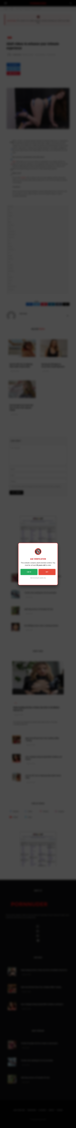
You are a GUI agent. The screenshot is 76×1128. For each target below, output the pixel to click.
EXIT (47, 572)
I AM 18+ (29, 572)
